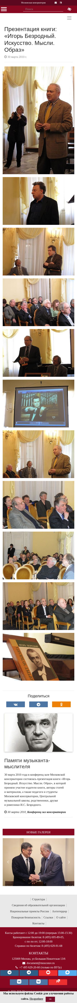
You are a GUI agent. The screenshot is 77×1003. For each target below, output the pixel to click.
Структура (38, 899)
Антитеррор (59, 911)
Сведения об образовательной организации (38, 905)
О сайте (61, 917)
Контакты (38, 923)
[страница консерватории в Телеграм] (9, 973)
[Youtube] (48, 973)
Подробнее (36, 998)
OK (50, 999)
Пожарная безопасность (25, 917)
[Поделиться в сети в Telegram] (38, 704)
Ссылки (48, 917)
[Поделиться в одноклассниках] (61, 704)
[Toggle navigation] (69, 18)
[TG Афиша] (29, 973)
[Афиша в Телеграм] (58, 982)
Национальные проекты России (29, 911)
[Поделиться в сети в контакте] (15, 704)
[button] (8, 862)
